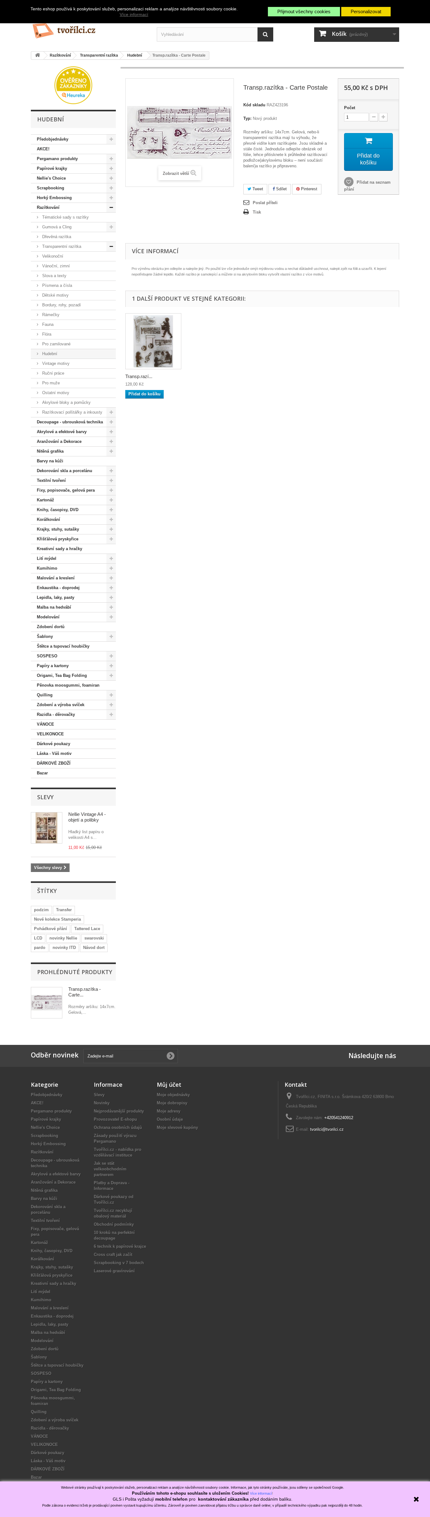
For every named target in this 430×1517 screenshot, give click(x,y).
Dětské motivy (55, 295)
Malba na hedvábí (54, 607)
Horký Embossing (54, 197)
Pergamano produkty (57, 158)
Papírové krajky (52, 168)
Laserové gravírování (114, 1271)
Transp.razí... (138, 376)
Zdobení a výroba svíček (60, 704)
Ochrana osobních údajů (118, 1127)
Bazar (42, 773)
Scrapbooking (50, 188)
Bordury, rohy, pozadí (61, 305)
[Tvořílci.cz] (89, 28)
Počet (349, 107)
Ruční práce (52, 373)
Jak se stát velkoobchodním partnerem (110, 1169)
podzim (41, 909)
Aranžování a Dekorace (59, 441)
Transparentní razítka (61, 246)
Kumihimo (47, 568)
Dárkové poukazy (53, 743)
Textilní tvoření (51, 480)
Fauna (47, 324)
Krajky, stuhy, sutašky (58, 529)
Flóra (46, 334)
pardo (39, 947)
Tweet (257, 189)
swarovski (94, 938)
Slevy (45, 797)
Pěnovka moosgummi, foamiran (68, 685)
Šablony (45, 636)
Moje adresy (168, 1111)
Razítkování (48, 207)
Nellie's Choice (51, 178)
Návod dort (94, 947)
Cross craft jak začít (113, 1254)
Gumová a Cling (56, 227)
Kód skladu (254, 105)
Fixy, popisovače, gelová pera (66, 490)
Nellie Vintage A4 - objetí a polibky (87, 817)
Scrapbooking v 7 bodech (119, 1262)
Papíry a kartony (53, 665)
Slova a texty (53, 275)
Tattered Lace (87, 928)
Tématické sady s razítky (65, 217)
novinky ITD (64, 947)
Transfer (64, 909)
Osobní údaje (170, 1119)
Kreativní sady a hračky (59, 548)
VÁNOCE (45, 724)
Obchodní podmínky (114, 1224)
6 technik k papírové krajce (120, 1246)
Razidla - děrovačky (56, 714)
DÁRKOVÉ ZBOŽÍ (54, 763)
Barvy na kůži (50, 461)
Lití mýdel (46, 558)
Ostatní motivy (55, 392)
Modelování (48, 617)
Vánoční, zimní (55, 266)
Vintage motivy (55, 363)
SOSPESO (47, 656)
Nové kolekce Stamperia (57, 919)
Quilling (45, 695)
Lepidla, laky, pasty (55, 597)
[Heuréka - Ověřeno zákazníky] (73, 84)
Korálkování (48, 519)
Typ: (247, 118)
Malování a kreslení (56, 578)
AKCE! (43, 149)
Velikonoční (52, 256)
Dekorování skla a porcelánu (64, 470)
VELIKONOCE (50, 734)
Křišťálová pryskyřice (57, 539)
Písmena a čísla (56, 285)
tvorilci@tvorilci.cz (327, 1129)
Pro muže (50, 383)
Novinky (102, 1103)
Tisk (257, 212)
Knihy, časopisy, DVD (57, 509)
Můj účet (169, 1084)
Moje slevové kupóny (177, 1127)
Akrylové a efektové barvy (62, 431)
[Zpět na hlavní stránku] (37, 55)
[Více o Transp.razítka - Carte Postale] (46, 1002)
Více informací (134, 14)
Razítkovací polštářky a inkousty (71, 412)
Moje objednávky (173, 1094)
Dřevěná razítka (56, 236)
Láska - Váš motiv (54, 753)
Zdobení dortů (51, 626)
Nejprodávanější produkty (119, 1111)
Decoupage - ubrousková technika (70, 422)
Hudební (49, 353)
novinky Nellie (63, 938)
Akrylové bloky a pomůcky (66, 402)
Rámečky (50, 314)
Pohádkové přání (50, 928)
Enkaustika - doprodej (58, 587)
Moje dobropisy (172, 1103)
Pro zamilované (56, 344)
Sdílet (281, 189)
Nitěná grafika (50, 451)
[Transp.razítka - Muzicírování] (153, 341)
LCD (38, 938)
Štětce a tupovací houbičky (63, 646)
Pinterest (308, 189)
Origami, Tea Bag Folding (62, 675)
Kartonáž (45, 500)
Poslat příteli (265, 202)
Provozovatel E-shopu (115, 1119)
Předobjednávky (52, 139)
